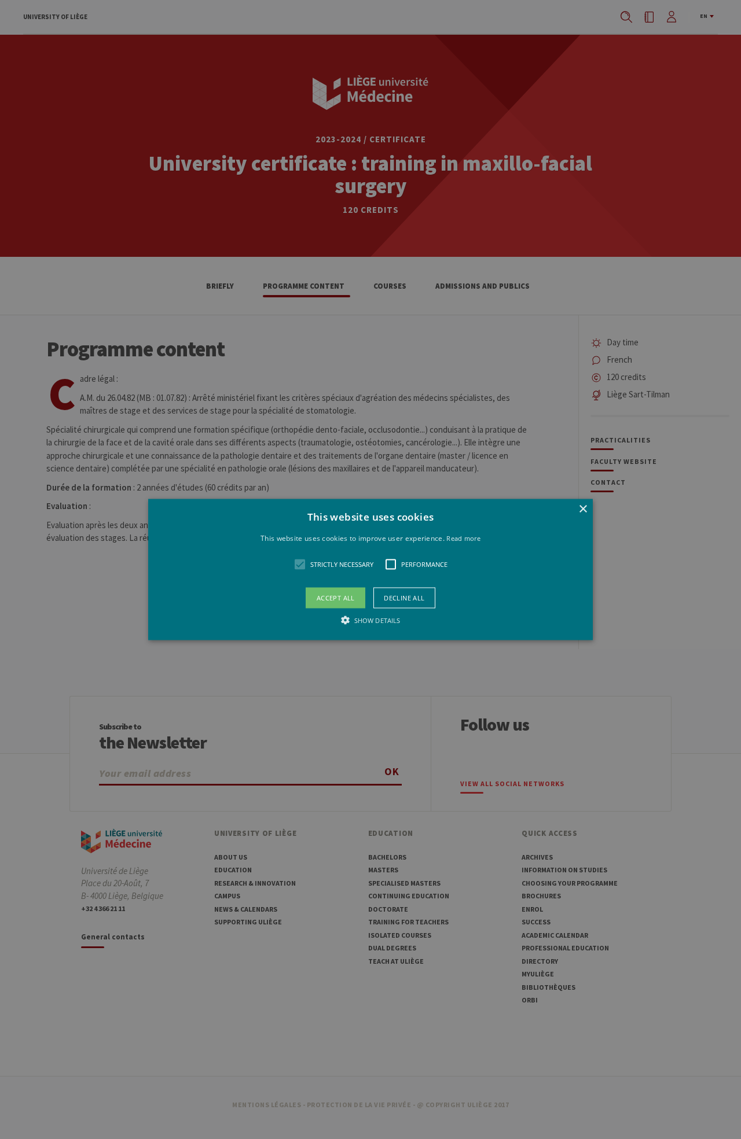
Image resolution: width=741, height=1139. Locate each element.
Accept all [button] (336, 598)
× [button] (582, 508)
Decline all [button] (404, 598)
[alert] (370, 569)
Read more (463, 537)
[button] (370, 569)
